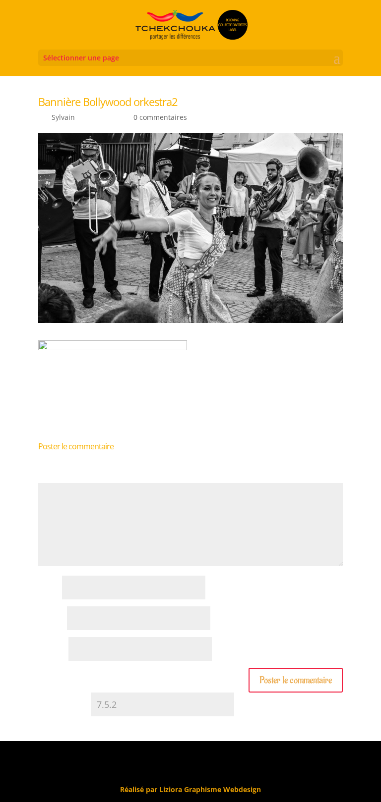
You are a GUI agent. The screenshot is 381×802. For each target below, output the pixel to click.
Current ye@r (63, 705)
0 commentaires (160, 117)
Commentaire (63, 477)
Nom (49, 588)
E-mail (51, 619)
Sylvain (63, 117)
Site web (52, 649)
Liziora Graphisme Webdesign (210, 789)
